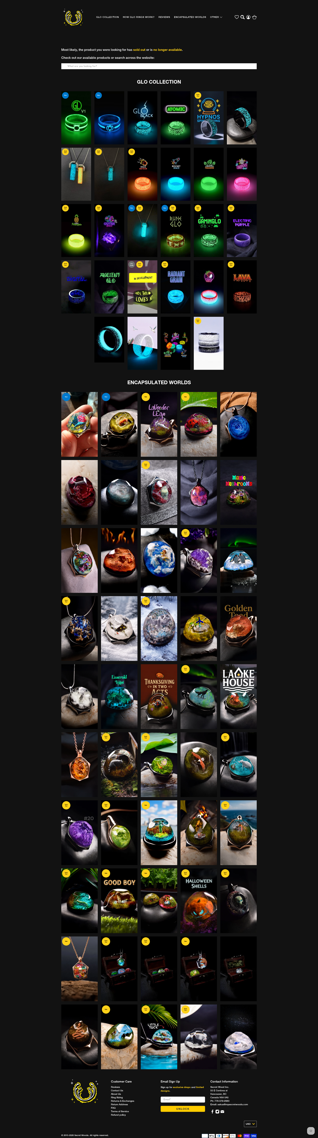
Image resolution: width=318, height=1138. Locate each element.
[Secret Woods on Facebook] (212, 1113)
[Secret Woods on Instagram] (217, 1113)
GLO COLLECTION (107, 17)
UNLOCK (183, 1108)
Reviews (115, 1087)
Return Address (119, 1104)
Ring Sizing (117, 1097)
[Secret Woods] (73, 17)
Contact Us (117, 1090)
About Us (116, 1094)
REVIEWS (164, 17)
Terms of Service (120, 1111)
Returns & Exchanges (122, 1101)
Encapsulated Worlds (190, 17)
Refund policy (118, 1114)
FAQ (113, 1108)
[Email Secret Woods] (222, 1113)
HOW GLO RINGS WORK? (139, 17)
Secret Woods (81, 1135)
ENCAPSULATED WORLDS (159, 382)
